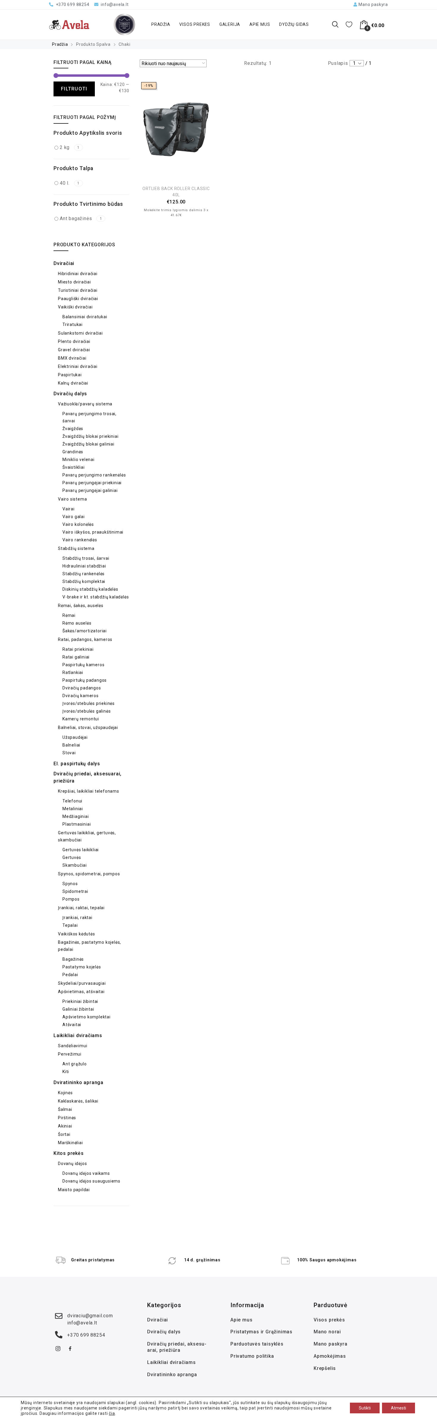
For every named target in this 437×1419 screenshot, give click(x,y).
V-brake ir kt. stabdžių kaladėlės (95, 597)
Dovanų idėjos (72, 1163)
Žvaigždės (72, 428)
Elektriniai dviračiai (78, 366)
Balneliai (71, 745)
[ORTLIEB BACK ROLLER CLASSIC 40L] (176, 129)
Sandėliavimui (72, 1045)
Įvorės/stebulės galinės (86, 711)
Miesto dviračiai (74, 282)
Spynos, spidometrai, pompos (89, 873)
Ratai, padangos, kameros (85, 639)
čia (112, 1413)
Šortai (64, 1134)
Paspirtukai (70, 374)
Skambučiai (74, 865)
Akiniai (65, 1126)
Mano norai (327, 1332)
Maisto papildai (74, 1189)
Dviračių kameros (80, 695)
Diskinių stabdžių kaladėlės (90, 589)
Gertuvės (71, 857)
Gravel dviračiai (74, 349)
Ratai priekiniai (78, 649)
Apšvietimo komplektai (86, 1017)
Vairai (68, 509)
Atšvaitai (71, 1024)
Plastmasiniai (76, 824)
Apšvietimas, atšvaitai (81, 991)
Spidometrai (75, 891)
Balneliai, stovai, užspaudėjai (88, 727)
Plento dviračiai (74, 341)
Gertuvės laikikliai (80, 849)
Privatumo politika (252, 1356)
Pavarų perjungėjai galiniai (90, 490)
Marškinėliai (70, 1142)
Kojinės (65, 1092)
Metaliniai (72, 808)
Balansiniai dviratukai (84, 316)
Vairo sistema (72, 499)
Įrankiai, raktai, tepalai (81, 907)
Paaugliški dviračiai (78, 298)
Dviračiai (64, 263)
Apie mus (259, 24)
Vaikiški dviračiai (75, 307)
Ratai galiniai (75, 657)
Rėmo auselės (77, 623)
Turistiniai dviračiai (78, 290)
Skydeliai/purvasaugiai (82, 983)
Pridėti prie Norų (176, 174)
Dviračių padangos (81, 688)
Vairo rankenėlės (79, 539)
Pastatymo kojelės (81, 967)
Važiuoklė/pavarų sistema (85, 404)
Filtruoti (74, 89)
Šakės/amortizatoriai (84, 630)
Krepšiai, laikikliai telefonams (88, 791)
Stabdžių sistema (76, 548)
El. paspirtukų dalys (77, 763)
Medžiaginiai (75, 816)
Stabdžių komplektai (83, 581)
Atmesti (398, 1408)
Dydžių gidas (294, 24)
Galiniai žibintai (78, 1009)
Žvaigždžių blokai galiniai (88, 444)
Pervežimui (69, 1054)
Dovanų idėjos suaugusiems (91, 1181)
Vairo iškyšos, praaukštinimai (92, 532)
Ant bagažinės (81, 218)
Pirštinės (67, 1117)
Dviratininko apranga (78, 1082)
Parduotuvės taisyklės (257, 1344)
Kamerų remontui (80, 718)
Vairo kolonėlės (78, 524)
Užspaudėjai (75, 737)
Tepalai (70, 925)
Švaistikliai (73, 467)
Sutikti (365, 1408)
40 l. (70, 183)
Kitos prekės (69, 1153)
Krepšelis (325, 1368)
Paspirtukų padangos (84, 680)
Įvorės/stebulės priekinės (88, 703)
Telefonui (72, 801)
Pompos (71, 899)
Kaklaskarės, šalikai (78, 1101)
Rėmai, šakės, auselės (80, 605)
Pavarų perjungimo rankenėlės (94, 475)
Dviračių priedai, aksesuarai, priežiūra (176, 1347)
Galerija (229, 24)
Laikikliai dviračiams (78, 1035)
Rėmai (69, 615)
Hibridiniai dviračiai (78, 273)
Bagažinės (73, 959)
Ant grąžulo (74, 1063)
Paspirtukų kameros (83, 664)
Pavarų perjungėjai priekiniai (92, 482)
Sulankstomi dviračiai (80, 333)
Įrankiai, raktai (77, 917)
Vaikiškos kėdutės (76, 934)
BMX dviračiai (72, 358)
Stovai (69, 752)
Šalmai (65, 1109)
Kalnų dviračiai (73, 383)
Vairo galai (73, 516)
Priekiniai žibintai (80, 1001)
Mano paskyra (331, 1344)
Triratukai (72, 324)
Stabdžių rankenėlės (83, 573)
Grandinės (72, 451)
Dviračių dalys (70, 393)
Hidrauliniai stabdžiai (84, 566)
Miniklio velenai (78, 459)
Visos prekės (194, 24)
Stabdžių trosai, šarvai (85, 558)
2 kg (70, 147)
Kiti (65, 1071)
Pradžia (160, 24)
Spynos (70, 883)
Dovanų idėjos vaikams (86, 1173)
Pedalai (70, 974)
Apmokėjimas (330, 1356)
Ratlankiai (72, 672)
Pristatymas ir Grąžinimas (261, 1332)
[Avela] (69, 24)
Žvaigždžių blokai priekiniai (90, 436)
